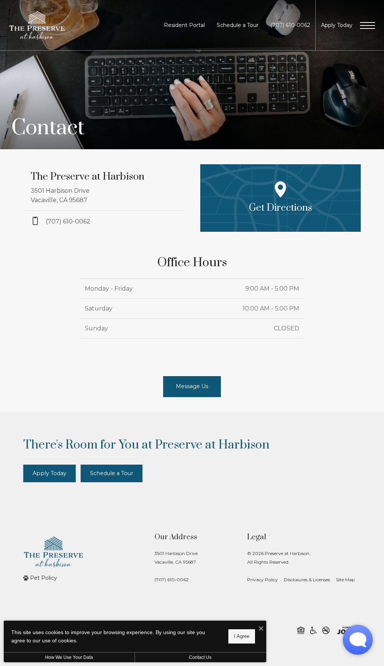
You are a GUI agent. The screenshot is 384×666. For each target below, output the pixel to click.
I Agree (241, 636)
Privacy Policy (262, 579)
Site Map (345, 579)
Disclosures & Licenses (307, 579)
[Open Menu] (367, 25)
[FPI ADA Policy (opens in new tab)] (313, 630)
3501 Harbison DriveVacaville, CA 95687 (176, 557)
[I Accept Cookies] (261, 629)
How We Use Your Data (69, 657)
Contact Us (200, 657)
